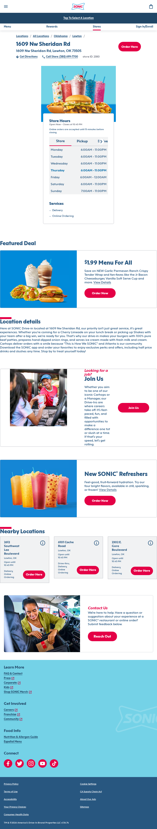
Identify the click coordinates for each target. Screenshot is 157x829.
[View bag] (151, 6)
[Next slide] (101, 141)
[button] (24, 559)
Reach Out (102, 636)
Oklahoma (61, 36)
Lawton (77, 36)
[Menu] (5, 6)
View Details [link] (102, 282)
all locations (41, 36)
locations (22, 36)
